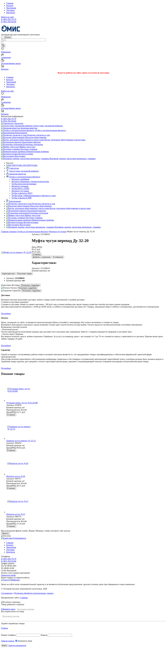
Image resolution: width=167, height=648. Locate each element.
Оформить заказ (8, 609)
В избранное (58, 257)
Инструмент (20, 156)
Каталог (9, 5)
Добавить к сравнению (42, 257)
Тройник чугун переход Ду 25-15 (21, 441)
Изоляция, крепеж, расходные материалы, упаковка (72, 158)
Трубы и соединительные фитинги (50, 130)
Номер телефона (8, 635)
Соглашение (6, 593)
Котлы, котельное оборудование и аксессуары (64, 140)
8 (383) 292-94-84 (8, 22)
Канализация (21, 133)
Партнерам (11, 8)
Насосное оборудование (35, 137)
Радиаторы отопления (33, 144)
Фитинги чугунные (57, 231)
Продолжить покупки (25, 609)
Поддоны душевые (28, 149)
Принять (5, 533)
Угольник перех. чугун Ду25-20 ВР (22, 403)
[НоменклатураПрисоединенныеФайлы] (16, 252)
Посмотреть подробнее (30, 285)
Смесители (18, 123)
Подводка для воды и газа (38, 135)
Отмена (4, 628)
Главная (9, 3)
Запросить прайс (8, 575)
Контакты (10, 12)
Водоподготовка (25, 154)
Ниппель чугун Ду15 (15, 514)
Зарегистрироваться (17, 645)
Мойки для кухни (27, 147)
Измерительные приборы (37, 151)
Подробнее (6, 313)
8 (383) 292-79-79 (8, 19)
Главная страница (9, 231)
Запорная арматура (28, 128)
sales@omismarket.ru (17, 538)
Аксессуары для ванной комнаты (48, 126)
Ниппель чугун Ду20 (15, 476)
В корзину (37, 254)
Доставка (10, 10)
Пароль (44, 635)
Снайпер (24, 598)
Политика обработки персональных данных (33, 593)
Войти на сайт (7, 17)
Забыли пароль (7, 641)
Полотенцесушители (31, 142)
